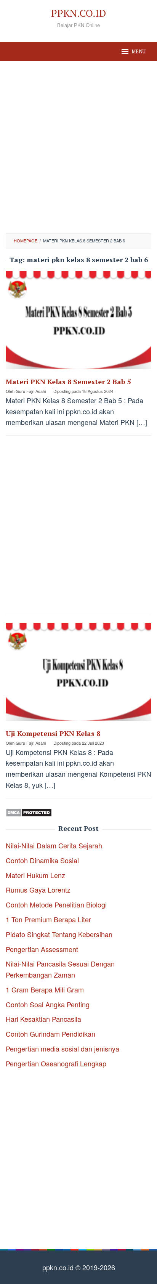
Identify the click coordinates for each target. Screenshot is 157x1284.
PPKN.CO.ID (78, 12)
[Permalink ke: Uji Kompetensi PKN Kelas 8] (78, 675)
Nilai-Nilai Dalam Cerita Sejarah (54, 845)
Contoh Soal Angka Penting (48, 1004)
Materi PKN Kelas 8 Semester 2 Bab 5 (68, 381)
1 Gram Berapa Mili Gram (45, 989)
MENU (138, 51)
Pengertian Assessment (42, 949)
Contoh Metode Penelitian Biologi (56, 904)
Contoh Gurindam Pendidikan (50, 1034)
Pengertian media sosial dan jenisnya (62, 1048)
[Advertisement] (78, 147)
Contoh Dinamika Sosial (42, 860)
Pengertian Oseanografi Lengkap (56, 1063)
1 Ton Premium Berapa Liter (48, 919)
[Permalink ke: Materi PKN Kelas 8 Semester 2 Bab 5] (78, 323)
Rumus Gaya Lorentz (38, 889)
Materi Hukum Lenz (35, 875)
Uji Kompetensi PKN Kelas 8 (53, 733)
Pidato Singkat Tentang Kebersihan (59, 934)
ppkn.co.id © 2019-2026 (78, 1267)
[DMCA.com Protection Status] (29, 811)
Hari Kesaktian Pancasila (43, 1019)
